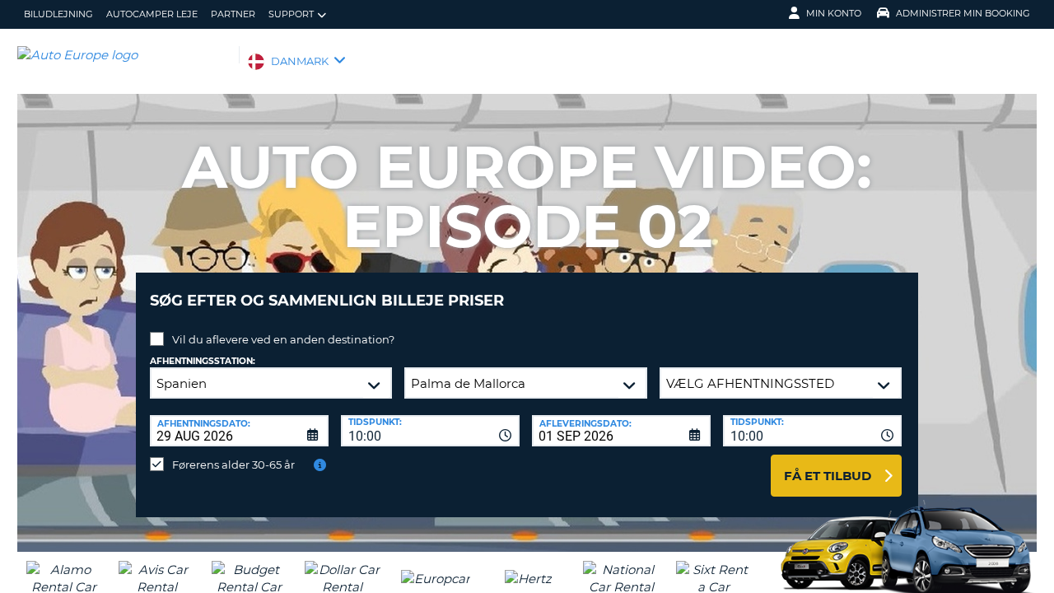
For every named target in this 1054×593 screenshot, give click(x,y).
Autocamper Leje (152, 14)
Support (291, 14)
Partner (233, 14)
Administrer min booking (963, 13)
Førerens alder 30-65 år (233, 464)
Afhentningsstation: (202, 361)
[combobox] (430, 431)
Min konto (833, 13)
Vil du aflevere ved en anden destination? (283, 339)
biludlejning (58, 14)
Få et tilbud (827, 475)
